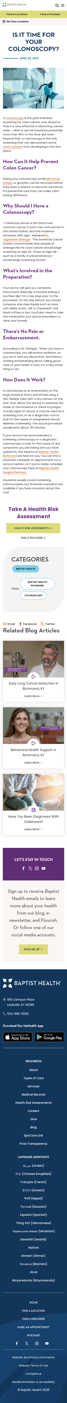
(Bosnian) (33, 1264)
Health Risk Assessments (31, 528)
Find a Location (17, 14)
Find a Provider (50, 14)
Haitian (33, 1248)
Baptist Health (25, 568)
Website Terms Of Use (33, 1365)
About (33, 1070)
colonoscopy (14, 118)
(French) (33, 1182)
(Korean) (33, 1190)
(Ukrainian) (33, 1231)
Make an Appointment (33, 1327)
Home (33, 1302)
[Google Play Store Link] (49, 1037)
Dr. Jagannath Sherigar (26, 237)
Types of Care (33, 1078)
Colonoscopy (33, 595)
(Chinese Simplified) (33, 1174)
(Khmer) (33, 1256)
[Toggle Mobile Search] (57, 5)
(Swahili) (33, 1239)
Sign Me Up (32, 949)
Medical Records (33, 1094)
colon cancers (13, 147)
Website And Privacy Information (33, 1357)
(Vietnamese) (33, 1223)
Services (33, 1086)
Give (33, 1119)
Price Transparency (33, 1144)
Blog (33, 1127)
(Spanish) (33, 1215)
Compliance (33, 1374)
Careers (33, 1111)
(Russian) (34, 1207)
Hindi (33, 1272)
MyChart (33, 1335)
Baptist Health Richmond (37, 583)
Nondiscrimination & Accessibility (33, 1382)
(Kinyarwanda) (33, 1280)
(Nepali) (33, 1198)
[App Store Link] (17, 1037)
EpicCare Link (33, 1135)
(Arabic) (33, 1166)
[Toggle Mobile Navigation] (62, 5)
